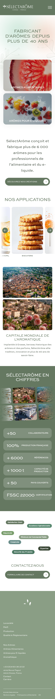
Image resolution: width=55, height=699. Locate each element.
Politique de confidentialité (26, 695)
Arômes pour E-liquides (14, 653)
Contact (7, 676)
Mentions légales (9, 695)
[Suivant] (50, 230)
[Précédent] (5, 230)
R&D (5, 627)
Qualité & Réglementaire (15, 635)
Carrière (7, 679)
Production (8, 631)
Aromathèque (10, 657)
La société (8, 623)
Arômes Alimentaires (13, 649)
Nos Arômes (9, 645)
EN (40, 695)
